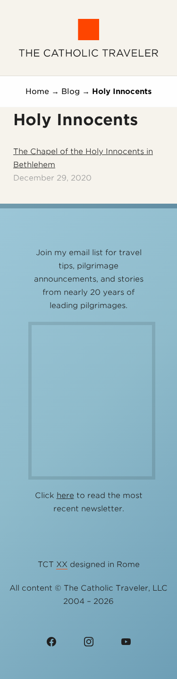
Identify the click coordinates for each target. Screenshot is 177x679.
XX (61, 564)
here (65, 495)
